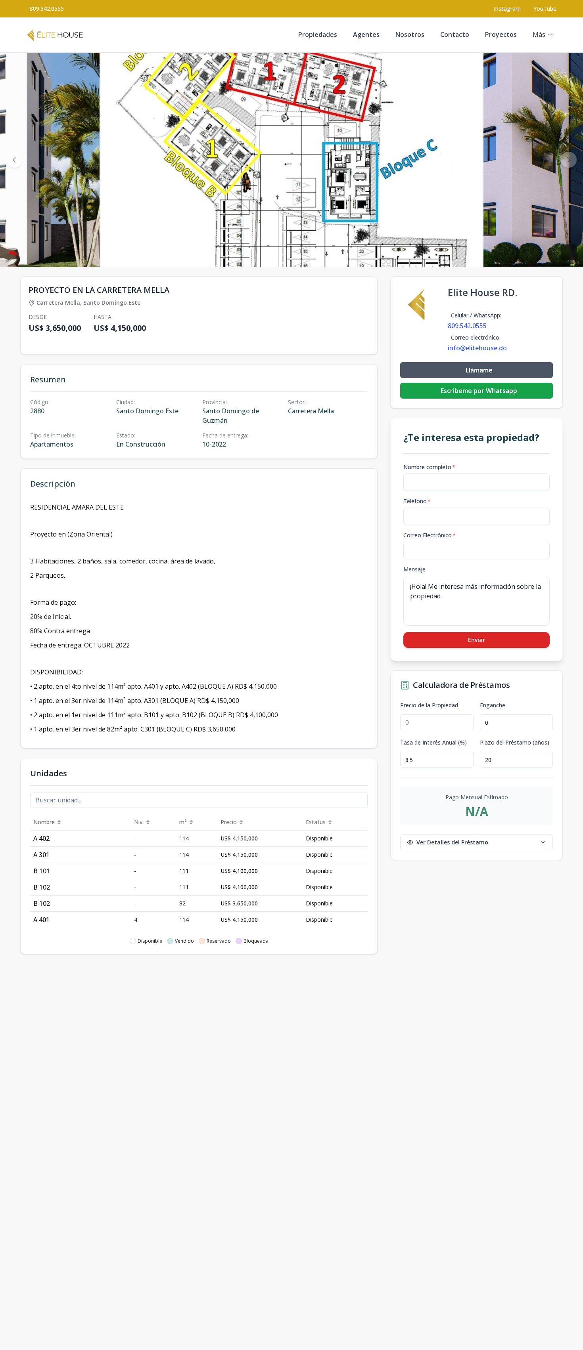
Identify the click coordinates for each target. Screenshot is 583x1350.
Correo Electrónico (429, 535)
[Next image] (569, 160)
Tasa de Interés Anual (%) (433, 742)
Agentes (366, 34)
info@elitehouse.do (477, 348)
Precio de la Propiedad (429, 705)
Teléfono (417, 501)
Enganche (492, 705)
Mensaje (414, 569)
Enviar (476, 639)
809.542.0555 (47, 8)
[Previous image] (14, 160)
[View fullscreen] (569, 252)
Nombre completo (429, 467)
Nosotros (409, 34)
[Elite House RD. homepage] (54, 34)
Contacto (454, 34)
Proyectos (501, 34)
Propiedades (317, 34)
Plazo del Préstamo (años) (514, 742)
